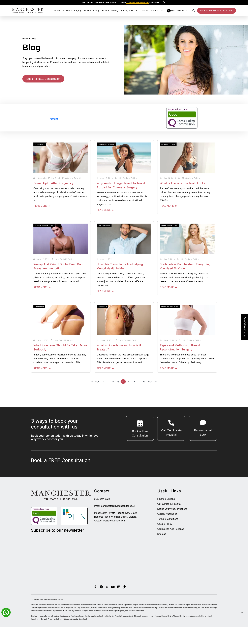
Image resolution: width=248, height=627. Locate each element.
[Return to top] (242, 612)
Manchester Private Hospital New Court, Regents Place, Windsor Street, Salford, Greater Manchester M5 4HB (115, 516)
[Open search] (193, 10)
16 (118, 381)
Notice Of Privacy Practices (172, 508)
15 (112, 381)
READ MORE (40, 206)
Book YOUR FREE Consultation (216, 10)
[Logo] (28, 10)
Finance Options (166, 498)
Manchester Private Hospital (53, 599)
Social (145, 10)
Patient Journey (110, 10)
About (57, 10)
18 (128, 381)
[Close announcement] (164, 2)
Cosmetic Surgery (72, 10)
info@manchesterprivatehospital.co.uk (114, 505)
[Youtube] (113, 586)
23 (144, 381)
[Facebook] (101, 586)
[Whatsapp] (6, 612)
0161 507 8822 (102, 498)
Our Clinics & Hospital (169, 503)
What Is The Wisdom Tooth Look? (182, 183)
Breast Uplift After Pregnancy (53, 183)
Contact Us (157, 10)
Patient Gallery (91, 10)
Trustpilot (53, 119)
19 (133, 381)
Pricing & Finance (130, 10)
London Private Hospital (137, 2)
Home (25, 38)
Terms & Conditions (167, 518)
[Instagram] (95, 586)
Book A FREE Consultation (43, 78)
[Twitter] (106, 586)
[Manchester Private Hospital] (61, 495)
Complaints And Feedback (171, 528)
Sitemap (161, 533)
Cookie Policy (164, 523)
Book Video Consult (244, 327)
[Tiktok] (124, 586)
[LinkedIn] (118, 586)
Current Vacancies (167, 513)
